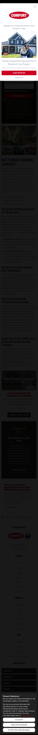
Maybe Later (19, 77)
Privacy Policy (25, 715)
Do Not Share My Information (19, 730)
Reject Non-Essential (19, 725)
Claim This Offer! (19, 73)
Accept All (19, 720)
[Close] (19, 6)
